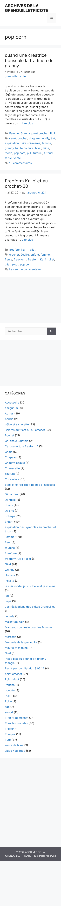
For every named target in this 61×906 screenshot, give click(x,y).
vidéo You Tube (15, 750)
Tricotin (9, 728)
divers (9, 505)
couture (10, 473)
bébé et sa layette (17, 424)
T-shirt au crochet (16, 717)
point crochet (39, 133)
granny (9, 148)
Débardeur (12, 494)
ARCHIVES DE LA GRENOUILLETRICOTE (26, 8)
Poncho (10, 685)
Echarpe (10, 516)
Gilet (8, 564)
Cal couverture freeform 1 (21, 446)
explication (12, 143)
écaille (25, 254)
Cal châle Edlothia (16, 441)
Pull (52, 133)
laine (46, 148)
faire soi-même (30, 143)
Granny (25, 133)
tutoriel (37, 153)
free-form (20, 259)
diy (47, 138)
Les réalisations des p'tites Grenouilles (30, 606)
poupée (10, 690)
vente (17, 158)
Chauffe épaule (15, 462)
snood (9, 712)
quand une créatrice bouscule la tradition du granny (29, 60)
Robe (8, 701)
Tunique (10, 734)
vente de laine (14, 745)
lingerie (9, 616)
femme (46, 143)
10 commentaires (20, 163)
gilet (7, 264)
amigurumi (12, 408)
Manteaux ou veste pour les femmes (29, 627)
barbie (9, 419)
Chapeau (11, 457)
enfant (35, 254)
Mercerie (10, 636)
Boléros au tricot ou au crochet (25, 430)
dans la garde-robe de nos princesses (30, 484)
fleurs (8, 259)
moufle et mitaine (16, 647)
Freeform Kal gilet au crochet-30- (26, 183)
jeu (7, 595)
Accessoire (12, 402)
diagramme (36, 138)
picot (15, 264)
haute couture (24, 148)
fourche (10, 547)
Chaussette (12, 468)
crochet (22, 138)
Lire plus (27, 123)
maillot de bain (14, 621)
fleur (8, 542)
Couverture (12, 479)
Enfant (9, 521)
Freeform (11, 553)
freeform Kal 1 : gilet (22, 249)
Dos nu (9, 510)
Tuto (8, 739)
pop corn (19, 153)
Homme (10, 575)
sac (7, 706)
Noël (8, 653)
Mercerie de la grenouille (21, 642)
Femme (14, 133)
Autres (9, 413)
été (53, 138)
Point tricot (12, 679)
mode (8, 153)
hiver (38, 148)
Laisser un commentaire (25, 269)
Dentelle (10, 499)
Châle (8, 451)
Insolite (9, 580)
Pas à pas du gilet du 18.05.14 (24, 668)
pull (29, 153)
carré (12, 138)
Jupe (8, 601)
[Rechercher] (51, 331)
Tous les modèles (16, 723)
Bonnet (9, 435)
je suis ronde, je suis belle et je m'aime (30, 586)
